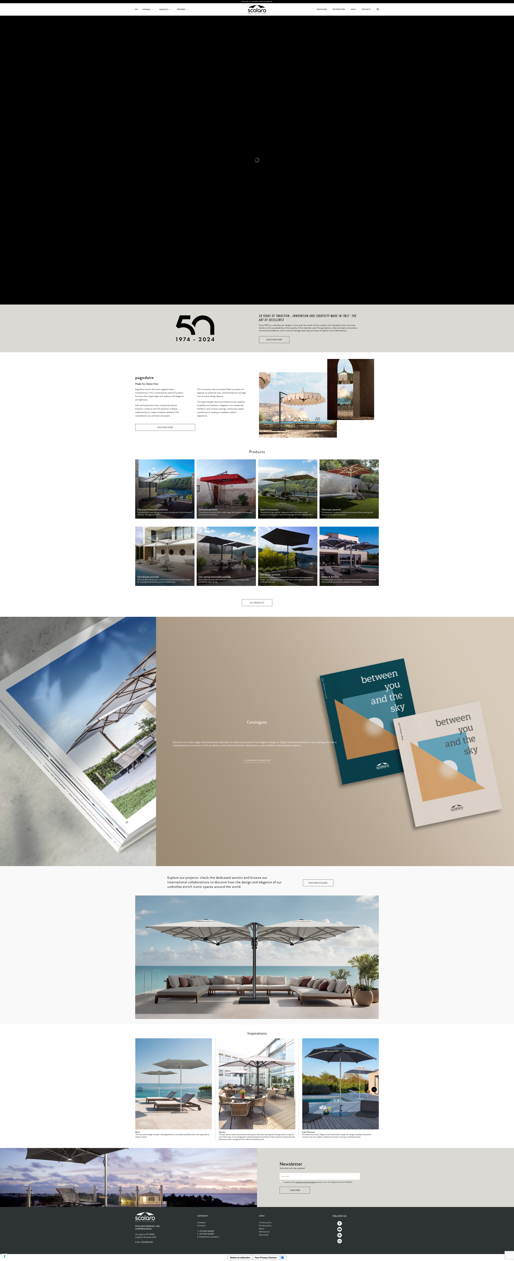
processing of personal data (305, 1182)
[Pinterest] (339, 1235)
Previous (140, 1089)
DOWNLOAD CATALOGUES (258, 760)
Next (374, 1089)
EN (136, 9)
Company (201, 1222)
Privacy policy (265, 1225)
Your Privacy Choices (266, 1257)
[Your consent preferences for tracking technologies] (4, 1256)
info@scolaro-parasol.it (209, 1236)
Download (263, 1234)
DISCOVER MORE (274, 339)
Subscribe (295, 1190)
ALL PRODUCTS (257, 603)
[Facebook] (339, 1223)
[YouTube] (339, 1229)
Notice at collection (240, 1257)
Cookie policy (265, 1222)
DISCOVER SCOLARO (318, 883)
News (261, 1228)
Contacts (201, 1225)
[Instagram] (339, 1241)
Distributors (264, 1231)
